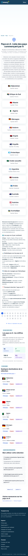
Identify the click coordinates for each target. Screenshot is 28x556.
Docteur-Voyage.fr (17, 500)
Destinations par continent (7, 527)
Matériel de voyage (6, 536)
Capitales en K (19, 384)
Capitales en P (19, 395)
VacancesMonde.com (7, 500)
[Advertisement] (14, 19)
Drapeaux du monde (6, 529)
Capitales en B (19, 431)
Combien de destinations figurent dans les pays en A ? (14, 458)
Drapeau (12, 384)
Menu (24, 2)
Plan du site (4, 548)
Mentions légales (5, 546)
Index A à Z (10, 489)
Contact (3, 544)
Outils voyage (4, 534)
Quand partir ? (4, 525)
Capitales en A (19, 419)
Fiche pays (5, 384)
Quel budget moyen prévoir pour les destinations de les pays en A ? (13, 475)
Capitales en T (19, 407)
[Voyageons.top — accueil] (5, 2)
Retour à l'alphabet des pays (15, 323)
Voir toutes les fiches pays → (8, 373)
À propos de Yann (5, 542)
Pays (7, 35)
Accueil (2, 35)
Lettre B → (18, 489)
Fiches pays (4, 523)
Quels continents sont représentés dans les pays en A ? (13, 468)
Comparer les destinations (7, 531)
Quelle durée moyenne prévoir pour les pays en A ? (14, 481)
